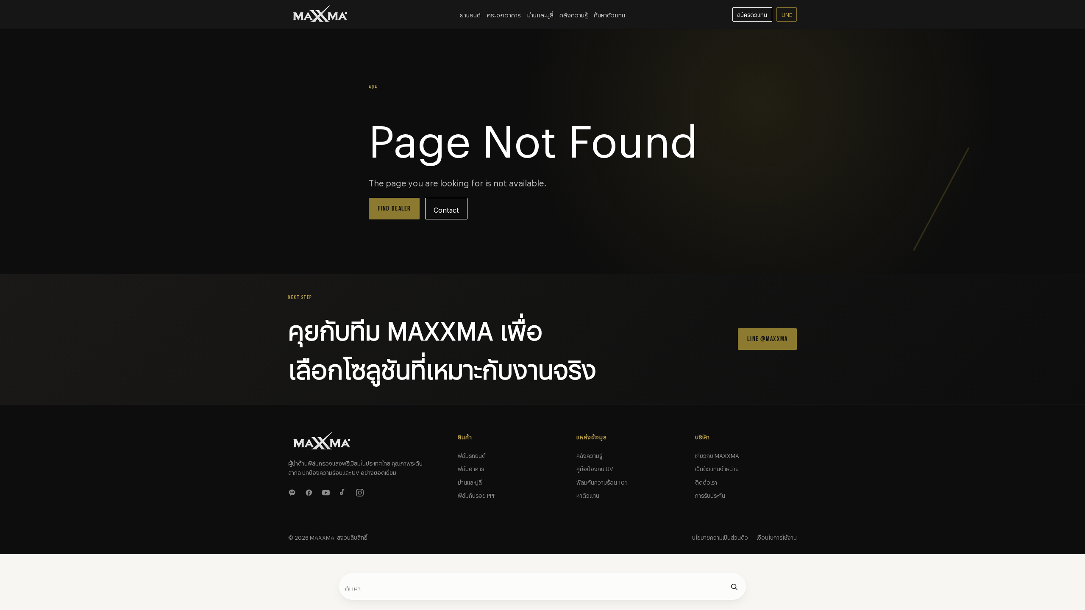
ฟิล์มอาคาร (471, 468)
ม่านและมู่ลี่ (470, 481)
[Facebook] (310, 491)
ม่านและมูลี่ (540, 14)
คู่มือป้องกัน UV (594, 468)
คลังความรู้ (573, 14)
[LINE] (293, 491)
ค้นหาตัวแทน (609, 14)
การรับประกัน (710, 494)
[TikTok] (344, 491)
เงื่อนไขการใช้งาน (777, 536)
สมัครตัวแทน (752, 14)
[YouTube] (327, 491)
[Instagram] (361, 491)
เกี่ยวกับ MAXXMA (717, 454)
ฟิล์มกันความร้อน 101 (601, 481)
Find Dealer (394, 209)
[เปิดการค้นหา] (734, 587)
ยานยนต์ (470, 14)
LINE (787, 14)
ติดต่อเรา (706, 481)
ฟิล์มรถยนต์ (472, 454)
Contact (446, 208)
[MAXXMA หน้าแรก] (320, 14)
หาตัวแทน (587, 494)
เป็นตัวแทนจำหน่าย (717, 468)
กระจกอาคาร (504, 14)
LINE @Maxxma (767, 339)
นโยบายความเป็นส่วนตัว (720, 536)
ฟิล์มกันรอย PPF (477, 494)
